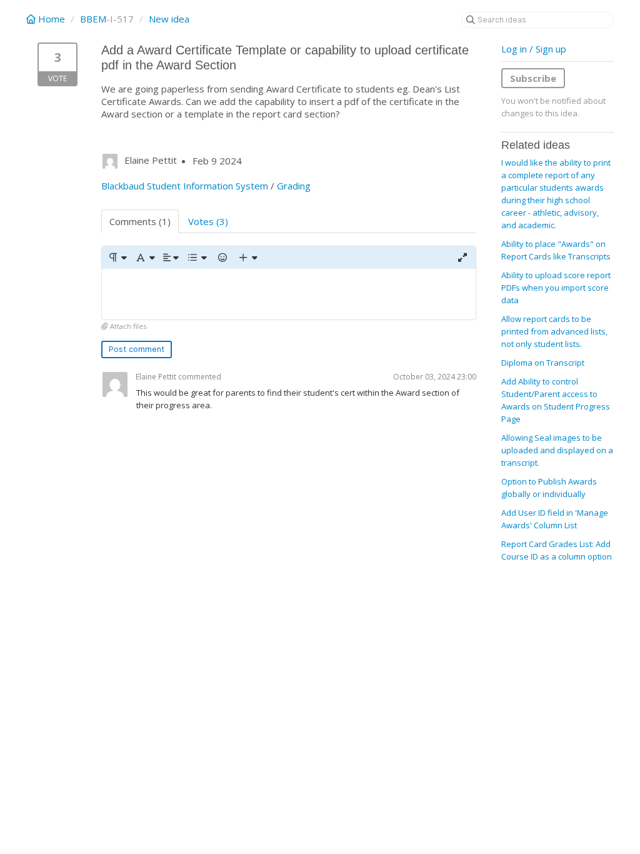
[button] (117, 257)
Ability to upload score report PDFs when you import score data (556, 287)
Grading (294, 185)
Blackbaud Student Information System (184, 185)
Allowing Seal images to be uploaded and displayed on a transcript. (557, 450)
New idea (169, 19)
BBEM (93, 19)
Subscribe (533, 78)
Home (52, 19)
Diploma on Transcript (542, 362)
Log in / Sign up (533, 49)
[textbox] (288, 294)
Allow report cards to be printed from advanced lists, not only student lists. (554, 331)
